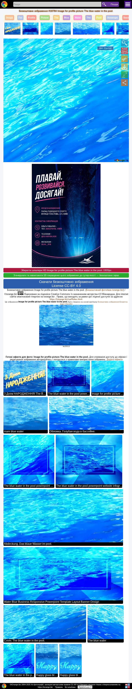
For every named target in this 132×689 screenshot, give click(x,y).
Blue (66, 17)
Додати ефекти (115, 359)
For (20, 17)
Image (9, 17)
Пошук (114, 4)
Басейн (127, 17)
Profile (31, 17)
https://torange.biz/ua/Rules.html (66, 299)
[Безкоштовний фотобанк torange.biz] (4, 4)
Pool (98, 17)
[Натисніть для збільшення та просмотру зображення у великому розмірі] (124, 43)
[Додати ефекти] (124, 74)
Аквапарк (112, 17)
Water (78, 17)
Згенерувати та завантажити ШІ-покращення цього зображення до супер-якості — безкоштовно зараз (66, 275)
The (56, 17)
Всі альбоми (70, 687)
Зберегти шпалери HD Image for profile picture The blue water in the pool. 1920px (66, 270)
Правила (59, 687)
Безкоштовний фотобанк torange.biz (104, 290)
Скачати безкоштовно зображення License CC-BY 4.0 (66, 284)
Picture (44, 17)
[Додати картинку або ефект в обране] (7, 43)
